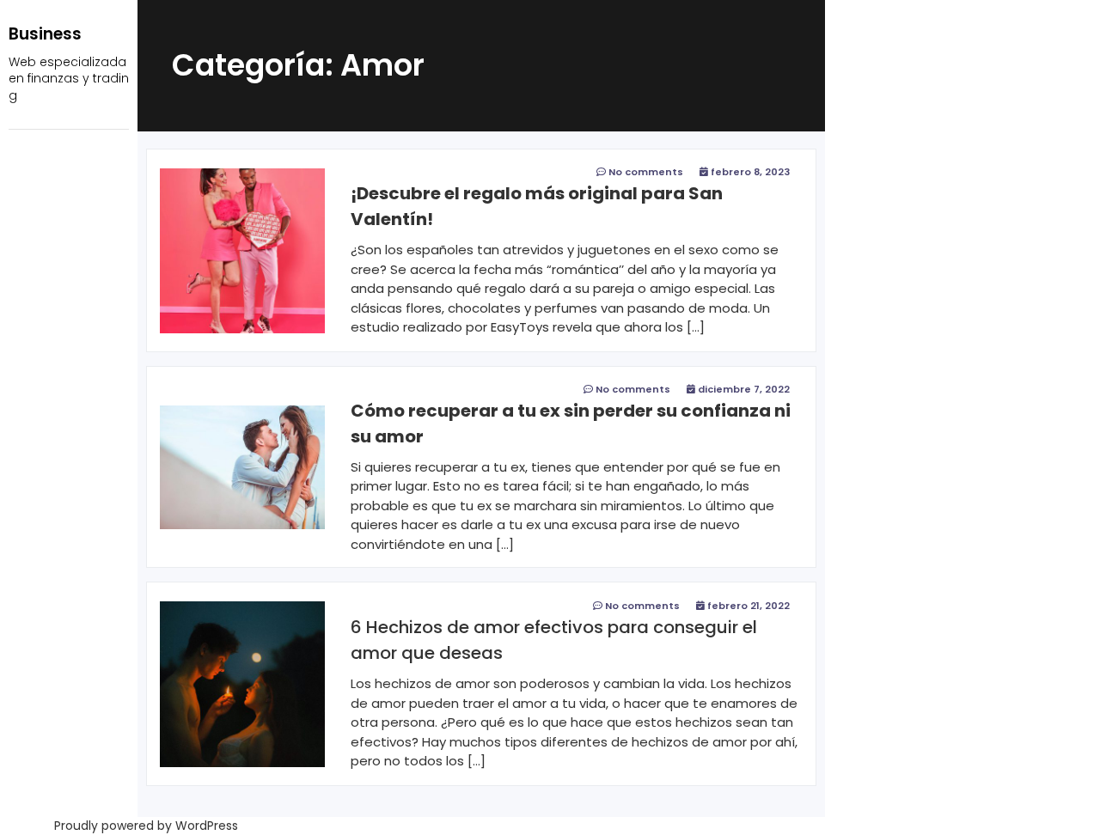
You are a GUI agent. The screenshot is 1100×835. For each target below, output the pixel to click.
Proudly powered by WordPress (146, 825)
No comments (645, 172)
